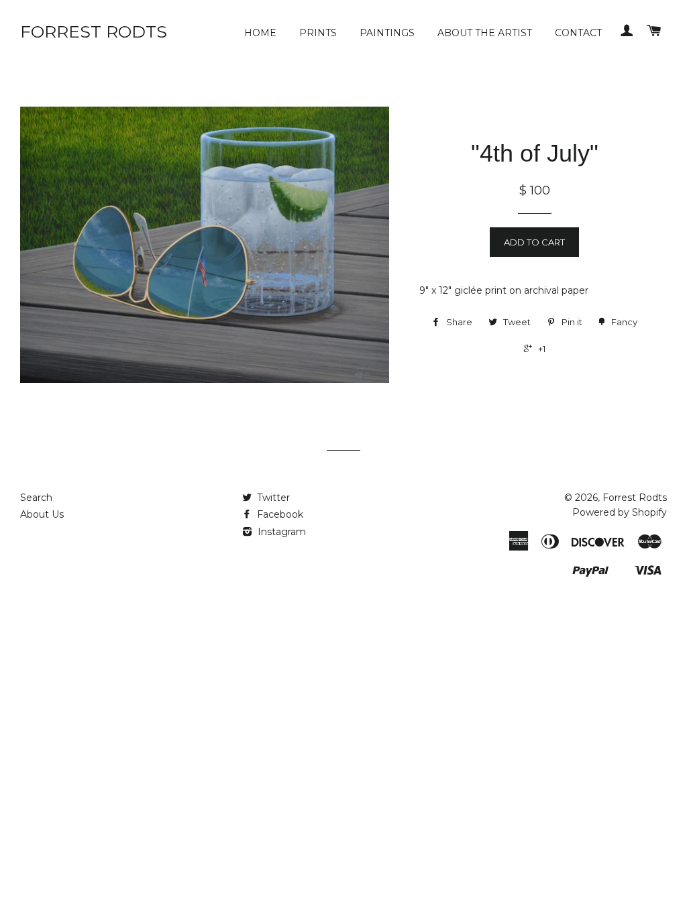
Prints (318, 33)
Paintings (387, 33)
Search (36, 498)
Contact (578, 33)
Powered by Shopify (619, 512)
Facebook (278, 514)
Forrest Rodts (93, 31)
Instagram (280, 532)
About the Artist (484, 33)
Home (260, 33)
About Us (42, 514)
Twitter (272, 498)
